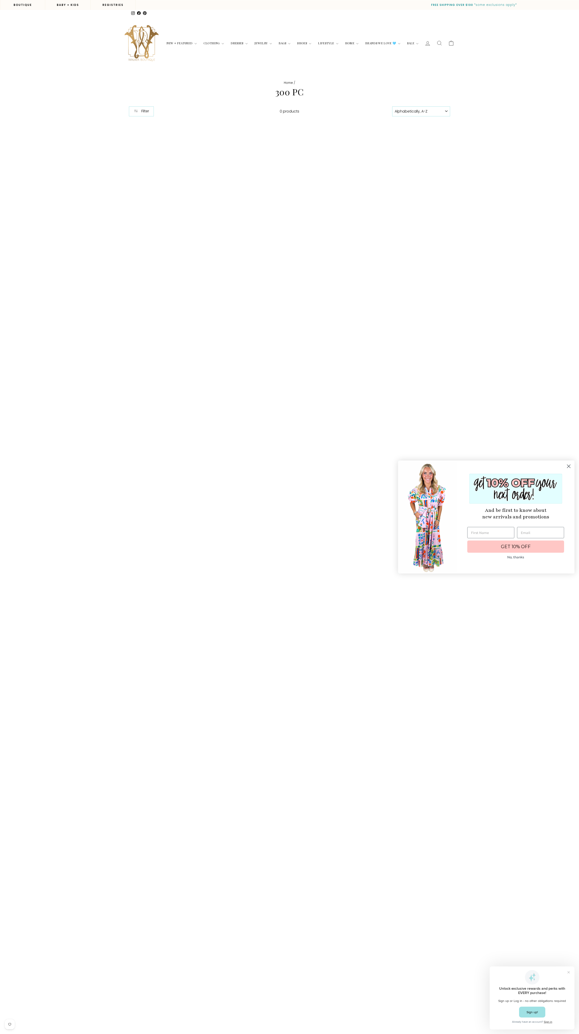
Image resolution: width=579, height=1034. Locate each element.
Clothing (212, 43)
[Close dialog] (569, 466)
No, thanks (515, 557)
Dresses (237, 43)
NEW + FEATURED (179, 43)
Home (350, 43)
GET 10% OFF (516, 546)
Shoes (302, 43)
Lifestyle (326, 43)
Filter (144, 111)
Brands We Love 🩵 (381, 43)
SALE (411, 43)
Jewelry (261, 43)
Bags (283, 43)
